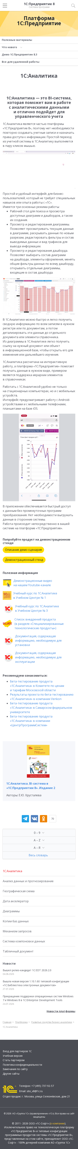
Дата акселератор (16, 901)
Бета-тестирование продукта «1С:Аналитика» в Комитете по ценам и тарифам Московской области (37, 685)
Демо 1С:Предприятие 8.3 (19, 54)
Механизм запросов (17, 931)
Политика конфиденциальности (22, 1064)
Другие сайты (11, 1073)
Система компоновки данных (24, 941)
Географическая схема (18, 891)
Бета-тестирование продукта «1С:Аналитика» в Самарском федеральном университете (41, 707)
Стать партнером (13, 1060)
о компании (57, 1123)
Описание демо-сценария (23, 550)
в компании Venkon (46, 699)
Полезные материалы (17, 40)
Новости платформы (61, 1011)
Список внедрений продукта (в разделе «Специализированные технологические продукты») (39, 623)
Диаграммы (11, 911)
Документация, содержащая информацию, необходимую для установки (38, 640)
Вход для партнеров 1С (17, 1051)
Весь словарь (38, 855)
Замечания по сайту (15, 1069)
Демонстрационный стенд (24, 560)
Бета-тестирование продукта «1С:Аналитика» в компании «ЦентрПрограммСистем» (31, 720)
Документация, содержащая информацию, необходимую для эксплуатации (38, 657)
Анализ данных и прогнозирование (28, 881)
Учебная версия (12, 1055)
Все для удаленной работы (20, 61)
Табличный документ (18, 951)
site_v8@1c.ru (35, 1091)
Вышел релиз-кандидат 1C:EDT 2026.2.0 (27, 970)
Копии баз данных (16, 921)
